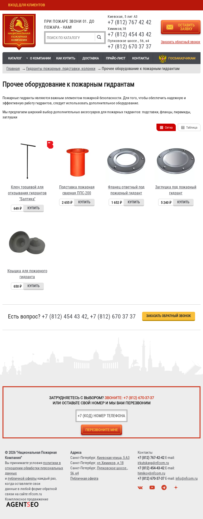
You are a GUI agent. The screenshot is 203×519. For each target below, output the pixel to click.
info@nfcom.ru (187, 478)
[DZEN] (176, 489)
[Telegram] (164, 489)
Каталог (15, 58)
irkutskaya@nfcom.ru (153, 463)
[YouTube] (153, 489)
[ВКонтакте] (141, 489)
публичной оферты (22, 478)
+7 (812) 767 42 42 (130, 22)
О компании (40, 58)
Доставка (90, 58)
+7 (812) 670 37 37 (130, 46)
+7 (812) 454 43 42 (130, 34)
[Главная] (19, 33)
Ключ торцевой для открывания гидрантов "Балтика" (27, 193)
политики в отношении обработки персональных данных (34, 468)
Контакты (140, 58)
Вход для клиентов (26, 5)
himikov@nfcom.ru (151, 473)
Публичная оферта (84, 478)
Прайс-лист (116, 58)
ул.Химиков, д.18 (110, 463)
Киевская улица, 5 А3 (113, 457)
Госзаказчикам (181, 58)
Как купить (65, 58)
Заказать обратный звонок (180, 42)
